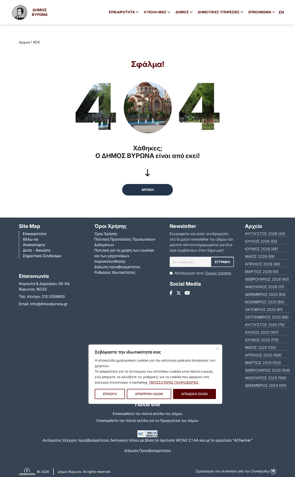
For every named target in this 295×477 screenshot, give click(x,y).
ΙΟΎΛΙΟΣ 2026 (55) (261, 241)
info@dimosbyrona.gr (49, 304)
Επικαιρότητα (35, 233)
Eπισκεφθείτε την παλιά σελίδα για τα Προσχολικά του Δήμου (147, 420)
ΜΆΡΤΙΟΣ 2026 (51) (261, 271)
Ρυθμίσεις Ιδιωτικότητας (115, 272)
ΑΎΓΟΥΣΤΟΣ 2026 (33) (265, 233)
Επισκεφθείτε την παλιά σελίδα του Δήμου (148, 413)
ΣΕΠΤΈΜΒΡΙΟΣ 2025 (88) (267, 317)
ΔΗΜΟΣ (182, 12)
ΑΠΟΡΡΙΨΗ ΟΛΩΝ (149, 394)
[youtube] (187, 293)
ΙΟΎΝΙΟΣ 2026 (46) (261, 249)
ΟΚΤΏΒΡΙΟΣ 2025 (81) (264, 309)
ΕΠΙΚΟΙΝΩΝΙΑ (260, 12)
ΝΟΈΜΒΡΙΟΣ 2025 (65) (264, 302)
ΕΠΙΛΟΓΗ (110, 394)
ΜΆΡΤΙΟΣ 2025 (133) (263, 362)
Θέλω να (30, 239)
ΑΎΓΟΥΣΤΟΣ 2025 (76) (265, 324)
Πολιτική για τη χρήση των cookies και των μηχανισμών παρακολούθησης (124, 256)
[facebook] (171, 293)
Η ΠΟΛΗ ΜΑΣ (155, 12)
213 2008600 (53, 296)
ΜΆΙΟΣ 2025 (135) (260, 347)
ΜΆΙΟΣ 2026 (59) (260, 256)
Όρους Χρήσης (218, 273)
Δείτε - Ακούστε (37, 250)
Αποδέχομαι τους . (203, 273)
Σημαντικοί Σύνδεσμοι (42, 255)
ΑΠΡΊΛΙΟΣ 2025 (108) (263, 355)
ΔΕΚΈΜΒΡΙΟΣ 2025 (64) (265, 294)
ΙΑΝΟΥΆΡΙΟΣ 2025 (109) (265, 378)
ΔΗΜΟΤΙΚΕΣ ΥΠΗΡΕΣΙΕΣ (219, 12)
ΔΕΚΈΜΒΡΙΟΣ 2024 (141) (265, 385)
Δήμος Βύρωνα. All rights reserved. (84, 472)
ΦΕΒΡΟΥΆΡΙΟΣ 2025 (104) (267, 370)
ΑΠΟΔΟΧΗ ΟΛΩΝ (194, 394)
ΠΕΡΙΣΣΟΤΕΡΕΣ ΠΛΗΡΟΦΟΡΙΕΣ (173, 382)
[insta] (178, 293)
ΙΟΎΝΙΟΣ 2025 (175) (262, 340)
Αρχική (24, 42)
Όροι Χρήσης (105, 233)
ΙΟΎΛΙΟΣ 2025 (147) (261, 332)
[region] (155, 374)
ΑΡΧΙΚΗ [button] (148, 190)
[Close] (217, 348)
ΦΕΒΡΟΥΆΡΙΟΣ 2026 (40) (267, 279)
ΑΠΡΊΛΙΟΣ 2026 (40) (262, 264)
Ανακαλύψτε (34, 244)
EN (281, 12)
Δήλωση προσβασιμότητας (117, 266)
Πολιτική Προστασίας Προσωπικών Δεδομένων (124, 242)
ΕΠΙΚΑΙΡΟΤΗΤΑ (122, 12)
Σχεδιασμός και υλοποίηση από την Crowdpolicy (233, 471)
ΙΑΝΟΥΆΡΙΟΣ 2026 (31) (264, 286)
